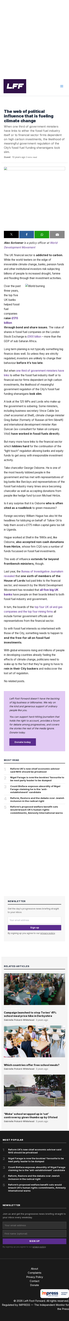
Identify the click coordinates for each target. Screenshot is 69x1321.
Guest (7, 157)
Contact (34, 1281)
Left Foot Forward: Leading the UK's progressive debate (15, 86)
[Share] (26, 234)
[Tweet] (11, 234)
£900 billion (34, 336)
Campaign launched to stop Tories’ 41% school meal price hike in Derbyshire (30, 1014)
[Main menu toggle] (61, 86)
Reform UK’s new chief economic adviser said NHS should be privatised (35, 770)
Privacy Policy (34, 1277)
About (34, 1268)
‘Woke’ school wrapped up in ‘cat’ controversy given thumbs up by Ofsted (31, 1115)
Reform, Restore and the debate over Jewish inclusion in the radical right (37, 799)
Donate (34, 1285)
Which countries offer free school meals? (31, 1065)
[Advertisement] (34, 38)
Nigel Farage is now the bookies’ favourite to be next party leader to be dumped (37, 779)
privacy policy (47, 933)
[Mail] (57, 234)
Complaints (34, 1272)
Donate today (23, 742)
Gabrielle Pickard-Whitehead (19, 1020)
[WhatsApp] (41, 234)
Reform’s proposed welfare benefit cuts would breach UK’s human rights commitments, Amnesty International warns (36, 809)
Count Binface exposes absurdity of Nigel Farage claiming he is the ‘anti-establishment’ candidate (35, 789)
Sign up (34, 927)
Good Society (12, 106)
